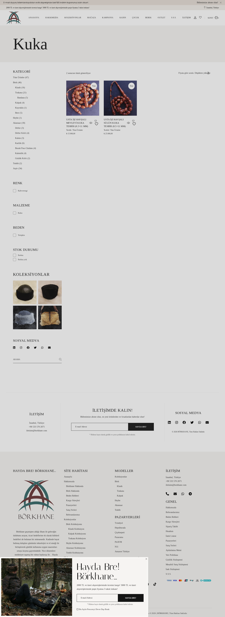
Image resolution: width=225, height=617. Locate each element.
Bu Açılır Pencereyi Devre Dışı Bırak (94, 609)
